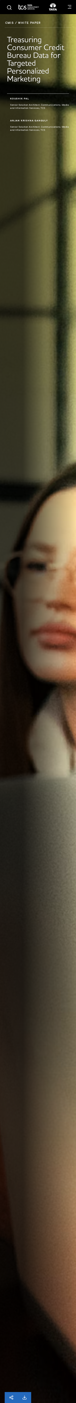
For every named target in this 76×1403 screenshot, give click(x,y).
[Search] (9, 8)
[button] (69, 7)
